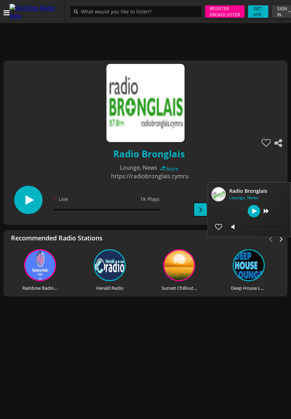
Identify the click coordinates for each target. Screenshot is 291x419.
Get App (257, 12)
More (172, 168)
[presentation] (281, 239)
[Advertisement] (145, 39)
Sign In (282, 12)
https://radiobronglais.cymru (150, 176)
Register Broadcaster (225, 12)
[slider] (262, 226)
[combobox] (138, 11)
